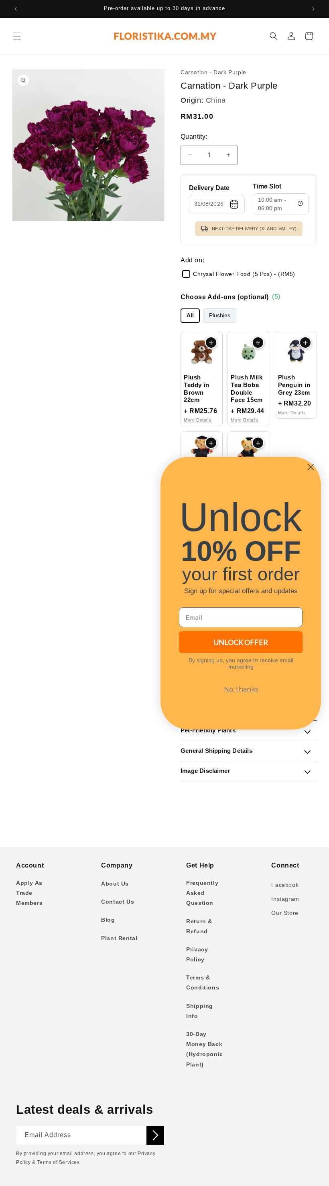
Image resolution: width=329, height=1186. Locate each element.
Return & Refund (199, 926)
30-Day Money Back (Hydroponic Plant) (204, 1049)
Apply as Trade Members (29, 893)
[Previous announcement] (15, 9)
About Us (115, 883)
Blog (108, 919)
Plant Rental (119, 938)
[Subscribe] (155, 1135)
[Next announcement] (313, 9)
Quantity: (194, 136)
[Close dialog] (311, 467)
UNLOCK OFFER (241, 642)
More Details (197, 420)
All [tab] (190, 315)
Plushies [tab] (219, 315)
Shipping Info (199, 1011)
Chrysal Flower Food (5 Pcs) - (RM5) (244, 274)
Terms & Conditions (202, 982)
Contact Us (117, 901)
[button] (17, 36)
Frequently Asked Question (202, 893)
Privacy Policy (197, 954)
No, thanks (241, 689)
